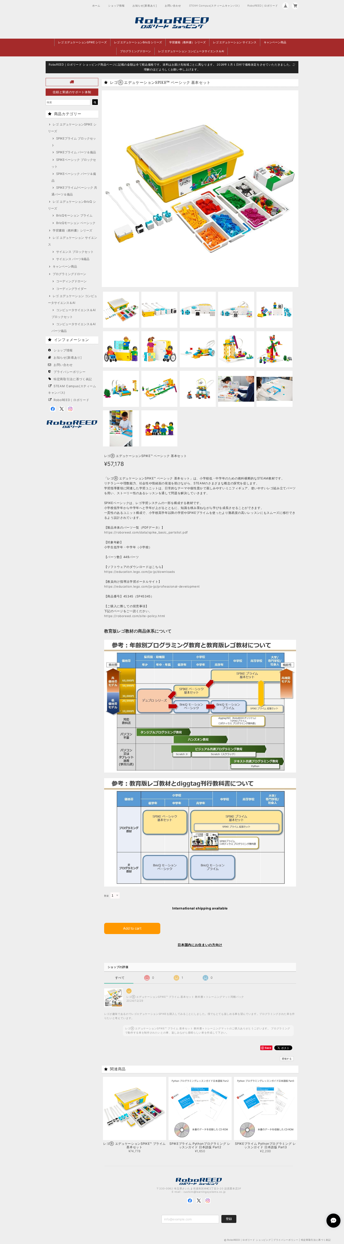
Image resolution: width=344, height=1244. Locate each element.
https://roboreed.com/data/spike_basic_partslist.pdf (146, 532)
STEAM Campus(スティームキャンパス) (214, 5)
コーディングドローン (71, 281)
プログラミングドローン (135, 51)
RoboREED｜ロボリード (262, 5)
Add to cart (132, 928)
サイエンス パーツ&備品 (72, 259)
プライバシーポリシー (70, 372)
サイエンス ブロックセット (75, 252)
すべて (120, 977)
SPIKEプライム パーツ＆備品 (76, 152)
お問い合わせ (173, 5)
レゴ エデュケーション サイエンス (234, 42)
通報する (287, 1058)
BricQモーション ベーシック (75, 223)
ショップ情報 (116, 5)
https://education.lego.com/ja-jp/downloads (139, 572)
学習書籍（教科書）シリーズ (187, 42)
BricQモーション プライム (74, 215)
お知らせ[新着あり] (144, 5)
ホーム (96, 5)
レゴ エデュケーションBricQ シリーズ (138, 42)
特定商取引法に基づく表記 (73, 379)
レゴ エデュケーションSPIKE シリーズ (82, 42)
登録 (229, 1219)
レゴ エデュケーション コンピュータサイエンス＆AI (191, 51)
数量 (106, 895)
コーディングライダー (71, 289)
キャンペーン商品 (275, 42)
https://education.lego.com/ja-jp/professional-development (152, 586)
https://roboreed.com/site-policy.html (134, 616)
